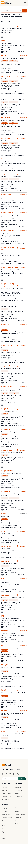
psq (2, 616)
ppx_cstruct (5, 595)
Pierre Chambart (17, 64)
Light (6, 778)
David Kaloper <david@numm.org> (10, 521)
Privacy (17, 821)
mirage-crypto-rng (7, 230)
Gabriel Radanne (5, 182)
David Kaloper (5, 66)
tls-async (4, 665)
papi (2, 578)
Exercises (4, 829)
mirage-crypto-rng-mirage (8, 285)
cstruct (3, 55)
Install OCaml (5, 808)
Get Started (5, 811)
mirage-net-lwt (6, 345)
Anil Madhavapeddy (6, 63)
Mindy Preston (14, 182)
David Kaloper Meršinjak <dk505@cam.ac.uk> (13, 45)
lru (2, 159)
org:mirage (5, 60)
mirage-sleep (5, 409)
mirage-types (5, 491)
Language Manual (7, 817)
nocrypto (4, 513)
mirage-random (6, 366)
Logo (3, 838)
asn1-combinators (7, 26)
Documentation (23, 25)
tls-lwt (3, 690)
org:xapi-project (13, 178)
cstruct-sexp (5, 117)
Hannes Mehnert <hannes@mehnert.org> (12, 202)
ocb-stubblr (5, 561)
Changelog (5, 787)
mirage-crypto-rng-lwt (9, 267)
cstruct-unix (5, 138)
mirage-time (5, 429)
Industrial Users (6, 793)
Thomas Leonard (5, 184)
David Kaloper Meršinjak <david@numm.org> (12, 568)
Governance (18, 817)
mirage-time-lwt (7, 450)
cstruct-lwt (5, 97)
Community (18, 790)
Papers (4, 832)
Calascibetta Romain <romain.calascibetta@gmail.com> (10, 679)
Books (4, 826)
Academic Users (6, 796)
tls (2, 645)
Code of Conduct (20, 824)
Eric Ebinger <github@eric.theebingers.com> (13, 676)
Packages (18, 787)
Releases (4, 790)
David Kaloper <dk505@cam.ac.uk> (10, 200)
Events (17, 793)
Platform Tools (6, 814)
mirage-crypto (6, 194)
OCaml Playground (7, 835)
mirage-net (5, 324)
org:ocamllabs (13, 60)
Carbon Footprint (20, 814)
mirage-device (6, 304)
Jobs (16, 800)
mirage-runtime (6, 386)
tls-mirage (4, 710)
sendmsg (4, 630)
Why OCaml (5, 800)
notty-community (7, 546)
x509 (3, 731)
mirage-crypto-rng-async (8, 248)
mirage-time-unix (7, 471)
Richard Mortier (16, 63)
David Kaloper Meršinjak (7, 30)
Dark (14, 778)
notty (3, 531)
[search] (24, 10)
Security (17, 811)
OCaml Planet (19, 796)
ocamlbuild (5, 566)
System (23, 778)
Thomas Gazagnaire (6, 64)
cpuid (3, 41)
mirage (3, 174)
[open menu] (25, 3)
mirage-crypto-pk (7, 212)
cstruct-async (6, 76)
